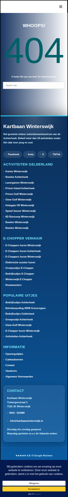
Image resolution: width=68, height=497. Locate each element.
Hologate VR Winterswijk (19, 205)
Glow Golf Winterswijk (18, 199)
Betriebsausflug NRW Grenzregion (25, 308)
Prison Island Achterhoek (19, 188)
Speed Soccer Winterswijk (20, 210)
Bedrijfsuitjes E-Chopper (19, 273)
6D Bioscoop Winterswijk (19, 216)
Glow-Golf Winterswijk (18, 325)
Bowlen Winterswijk (16, 222)
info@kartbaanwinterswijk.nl (26, 420)
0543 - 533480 (17, 412)
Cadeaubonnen (14, 359)
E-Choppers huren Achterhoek (23, 251)
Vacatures (11, 370)
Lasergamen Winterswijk (19, 182)
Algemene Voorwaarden (19, 376)
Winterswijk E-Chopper (18, 279)
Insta (31, 154)
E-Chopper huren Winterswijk (22, 330)
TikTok (56, 154)
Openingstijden (14, 353)
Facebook (13, 154)
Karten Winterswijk (16, 171)
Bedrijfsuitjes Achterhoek (20, 302)
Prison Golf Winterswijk (19, 194)
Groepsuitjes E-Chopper (19, 268)
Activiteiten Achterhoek (18, 336)
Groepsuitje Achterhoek (19, 319)
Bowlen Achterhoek (16, 177)
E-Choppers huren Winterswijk (23, 245)
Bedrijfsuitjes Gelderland (19, 313)
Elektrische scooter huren (20, 262)
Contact (10, 365)
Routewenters (13, 285)
